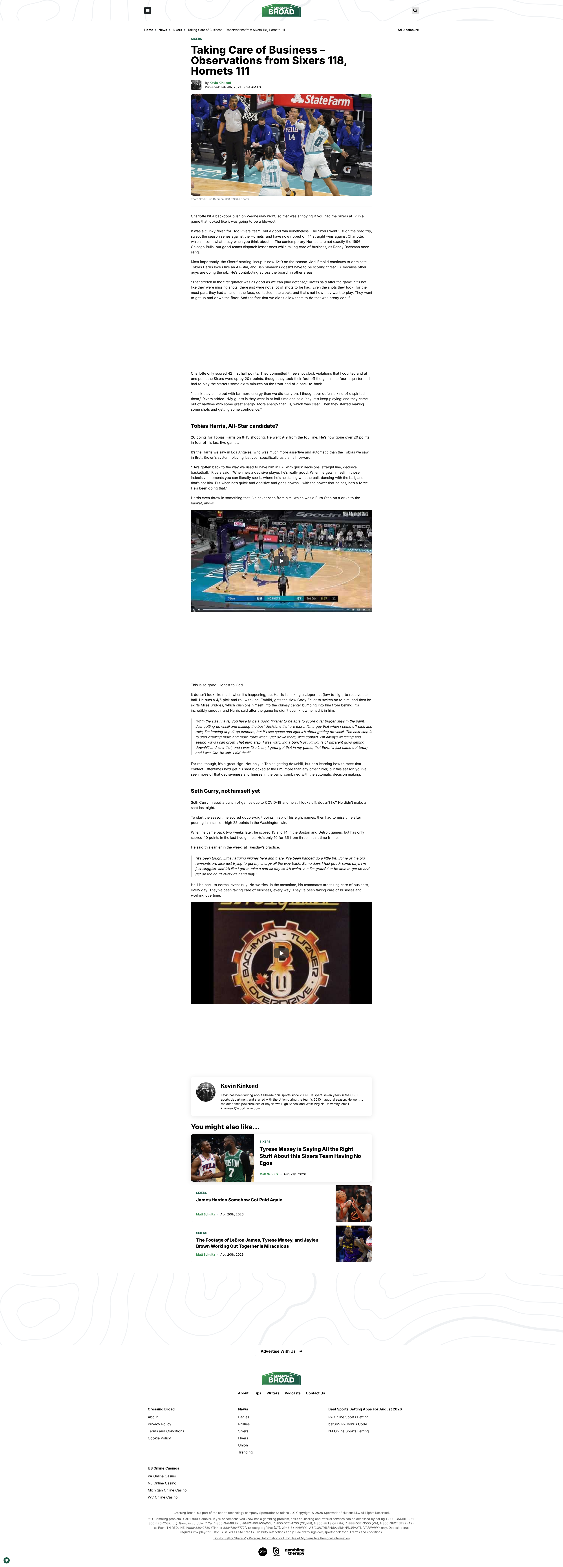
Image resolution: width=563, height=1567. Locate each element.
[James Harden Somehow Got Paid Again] (354, 1203)
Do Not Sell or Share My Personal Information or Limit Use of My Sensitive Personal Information (282, 1538)
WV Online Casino (163, 1497)
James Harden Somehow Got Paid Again (239, 1199)
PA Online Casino (162, 1476)
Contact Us (315, 1393)
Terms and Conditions (166, 1431)
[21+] (263, 1551)
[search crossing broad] (415, 10)
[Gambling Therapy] (295, 1552)
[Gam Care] (276, 1551)
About (243, 1393)
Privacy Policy (159, 1424)
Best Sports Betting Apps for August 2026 (365, 1409)
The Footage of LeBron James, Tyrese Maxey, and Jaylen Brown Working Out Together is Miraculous (257, 1243)
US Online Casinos (163, 1468)
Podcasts (293, 1393)
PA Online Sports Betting (348, 1417)
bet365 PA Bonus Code (347, 1424)
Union (243, 1445)
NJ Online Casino (162, 1483)
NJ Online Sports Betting (348, 1431)
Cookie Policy (159, 1438)
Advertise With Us (278, 1351)
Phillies (244, 1424)
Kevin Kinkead (220, 83)
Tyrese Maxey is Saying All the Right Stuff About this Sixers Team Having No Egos (310, 1156)
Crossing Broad (161, 1409)
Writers (273, 1393)
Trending (245, 1452)
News (243, 1409)
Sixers (196, 39)
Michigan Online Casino (167, 1490)
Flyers (243, 1438)
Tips (257, 1393)
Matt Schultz (269, 1174)
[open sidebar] (147, 10)
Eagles (243, 1417)
